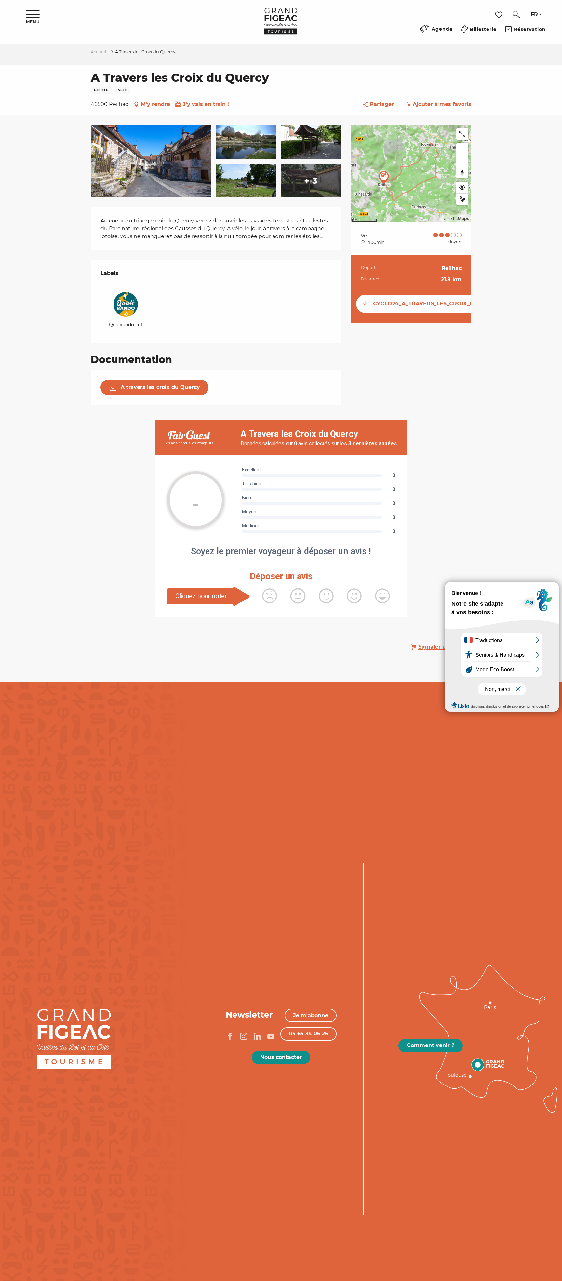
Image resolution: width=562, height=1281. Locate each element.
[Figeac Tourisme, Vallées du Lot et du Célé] (281, 26)
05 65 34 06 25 (308, 1034)
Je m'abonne (310, 1015)
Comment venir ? (430, 1045)
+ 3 (311, 180)
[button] (516, 14)
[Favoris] (499, 14)
